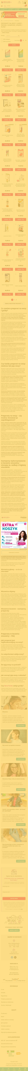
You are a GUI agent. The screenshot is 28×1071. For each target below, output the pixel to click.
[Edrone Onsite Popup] (14, 535)
